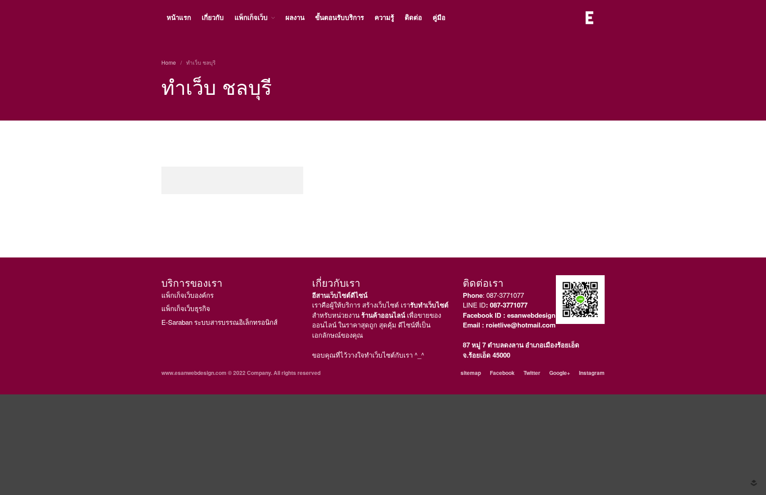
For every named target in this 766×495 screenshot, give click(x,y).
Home (168, 62)
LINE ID (495, 304)
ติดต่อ (413, 17)
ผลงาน (295, 17)
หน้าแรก (179, 17)
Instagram (592, 373)
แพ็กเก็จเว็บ (251, 17)
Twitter (532, 373)
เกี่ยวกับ (213, 17)
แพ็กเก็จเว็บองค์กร (187, 295)
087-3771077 (505, 295)
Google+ (559, 373)
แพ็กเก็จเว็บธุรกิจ (185, 308)
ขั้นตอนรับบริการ (339, 17)
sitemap (471, 373)
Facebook (502, 373)
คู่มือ (439, 17)
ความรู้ (384, 17)
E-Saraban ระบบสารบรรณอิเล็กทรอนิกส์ (219, 322)
